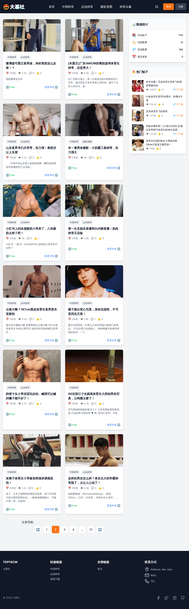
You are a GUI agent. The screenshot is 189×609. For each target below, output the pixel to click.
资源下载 (55, 578)
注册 (180, 6)
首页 (52, 6)
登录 (168, 6)
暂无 (99, 568)
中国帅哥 (68, 6)
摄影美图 (106, 6)
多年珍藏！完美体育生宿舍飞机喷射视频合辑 (164, 83)
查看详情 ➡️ (51, 87)
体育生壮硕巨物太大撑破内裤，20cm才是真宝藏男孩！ (163, 142)
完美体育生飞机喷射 (157, 111)
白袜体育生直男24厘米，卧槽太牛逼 (164, 98)
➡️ (100, 529)
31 (91, 529)
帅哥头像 (125, 6)
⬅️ (38, 529)
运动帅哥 (87, 6)
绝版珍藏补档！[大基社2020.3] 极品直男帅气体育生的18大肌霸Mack (164, 128)
